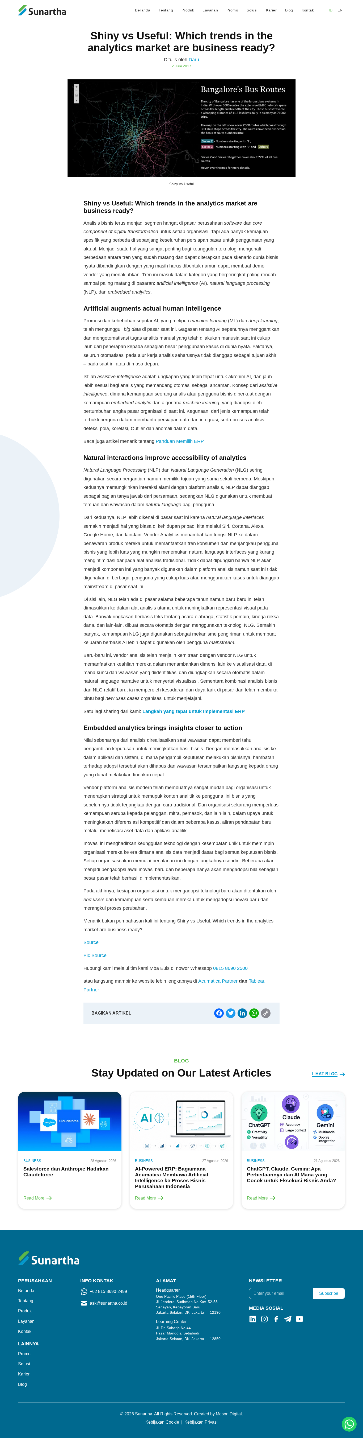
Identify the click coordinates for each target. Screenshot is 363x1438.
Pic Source (95, 955)
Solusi (252, 10)
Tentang (166, 10)
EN (340, 10)
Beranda (142, 10)
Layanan (210, 10)
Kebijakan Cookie (162, 1422)
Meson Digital (229, 1414)
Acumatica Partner (218, 981)
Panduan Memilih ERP (180, 441)
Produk (188, 10)
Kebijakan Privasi (201, 1422)
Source (91, 942)
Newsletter (265, 1280)
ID (331, 10)
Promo (232, 10)
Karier (271, 10)
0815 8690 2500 (230, 968)
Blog (289, 10)
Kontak (308, 10)
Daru (194, 59)
